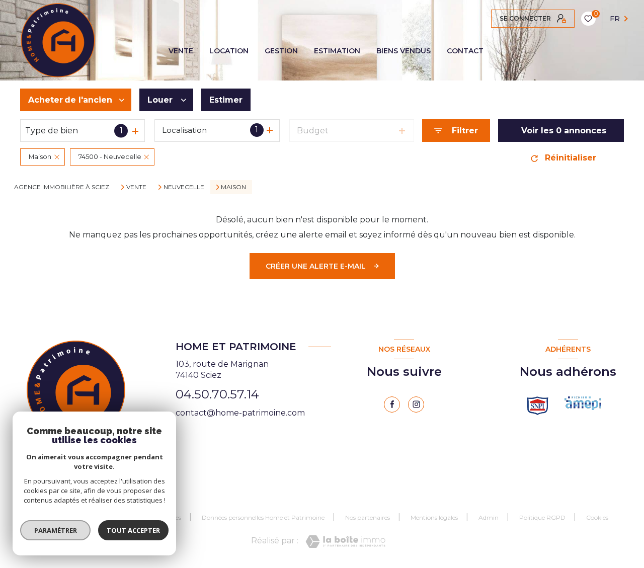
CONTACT (465, 50)
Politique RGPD (542, 517)
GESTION (281, 50)
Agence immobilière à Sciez (61, 187)
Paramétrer (55, 530)
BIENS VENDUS (403, 50)
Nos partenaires (367, 517)
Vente (136, 187)
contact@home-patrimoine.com (240, 413)
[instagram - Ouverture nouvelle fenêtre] (416, 404)
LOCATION (229, 50)
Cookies (597, 517)
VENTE (181, 50)
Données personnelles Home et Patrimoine (263, 517)
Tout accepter (133, 530)
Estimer (226, 100)
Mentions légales (434, 517)
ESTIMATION (337, 50)
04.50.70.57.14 (217, 394)
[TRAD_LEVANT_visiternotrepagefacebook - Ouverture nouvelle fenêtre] (392, 404)
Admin (488, 517)
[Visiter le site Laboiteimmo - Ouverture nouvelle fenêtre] (345, 541)
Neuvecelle (184, 187)
